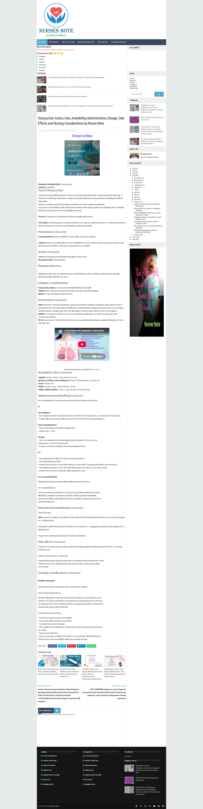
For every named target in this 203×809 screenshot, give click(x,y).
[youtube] (158, 806)
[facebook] (141, 806)
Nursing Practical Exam (51, 775)
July (135, 190)
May (135, 195)
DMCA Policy (134, 88)
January (137, 235)
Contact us (133, 84)
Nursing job (47, 770)
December (138, 178)
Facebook (42, 67)
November (138, 180)
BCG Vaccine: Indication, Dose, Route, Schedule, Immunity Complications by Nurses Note (48, 671)
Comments (73, 131)
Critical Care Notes (50, 756)
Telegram (42, 56)
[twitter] (136, 806)
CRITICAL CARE (68, 42)
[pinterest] (163, 806)
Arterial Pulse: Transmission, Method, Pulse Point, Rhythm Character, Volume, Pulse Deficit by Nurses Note (152, 130)
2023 (134, 173)
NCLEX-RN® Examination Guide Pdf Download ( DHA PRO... (145, 231)
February (137, 202)
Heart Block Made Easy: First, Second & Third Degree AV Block (69, 87)
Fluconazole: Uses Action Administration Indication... (148, 227)
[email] (154, 806)
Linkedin (42, 62)
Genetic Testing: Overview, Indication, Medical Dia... (147, 205)
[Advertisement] (122, 19)
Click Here (95, 369)
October (137, 183)
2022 (134, 175)
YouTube (42, 70)
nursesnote (147, 154)
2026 (134, 168)
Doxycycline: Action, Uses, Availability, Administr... (147, 209)
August (137, 187)
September (138, 185)
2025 (134, 171)
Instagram (42, 65)
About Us (133, 80)
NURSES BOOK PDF (86, 42)
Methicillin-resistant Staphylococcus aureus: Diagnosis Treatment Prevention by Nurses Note (80, 106)
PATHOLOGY (102, 42)
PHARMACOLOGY (119, 42)
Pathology (47, 779)
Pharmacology (61, 131)
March (136, 199)
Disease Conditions (50, 760)
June (136, 192)
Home (43, 42)
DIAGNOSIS (54, 42)
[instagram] (145, 806)
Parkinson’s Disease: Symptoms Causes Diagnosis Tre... (148, 218)
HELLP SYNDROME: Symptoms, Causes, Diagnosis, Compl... (147, 214)
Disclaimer (133, 86)
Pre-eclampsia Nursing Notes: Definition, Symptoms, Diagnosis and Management (76, 77)
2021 (134, 237)
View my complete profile (149, 157)
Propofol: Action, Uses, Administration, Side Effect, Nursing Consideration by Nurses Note (70, 673)
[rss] (150, 806)
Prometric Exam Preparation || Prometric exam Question (67, 96)
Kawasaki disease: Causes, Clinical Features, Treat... (146, 222)
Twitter (41, 59)
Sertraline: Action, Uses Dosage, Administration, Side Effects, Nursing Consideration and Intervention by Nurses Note (92, 674)
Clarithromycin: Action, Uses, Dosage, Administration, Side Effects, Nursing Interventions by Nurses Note (114, 673)
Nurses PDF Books (49, 765)
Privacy (132, 82)
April (136, 197)
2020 (134, 239)
